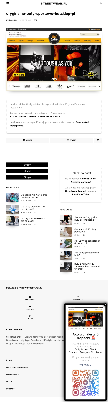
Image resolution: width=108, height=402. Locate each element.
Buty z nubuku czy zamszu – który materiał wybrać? (87, 266)
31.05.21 (77, 223)
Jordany (85, 182)
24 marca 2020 (12, 20)
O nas (9, 360)
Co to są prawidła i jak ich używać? (33, 207)
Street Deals (89, 178)
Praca (9, 382)
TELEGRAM (85, 365)
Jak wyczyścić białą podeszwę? (85, 230)
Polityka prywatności (17, 367)
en (35, 201)
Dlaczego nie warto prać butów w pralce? (34, 196)
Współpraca (12, 374)
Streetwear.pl (54, 3)
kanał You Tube (80, 194)
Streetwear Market (75, 191)
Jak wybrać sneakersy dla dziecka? (33, 219)
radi (36, 20)
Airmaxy (75, 182)
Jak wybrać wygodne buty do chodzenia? (85, 218)
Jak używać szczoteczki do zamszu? (87, 242)
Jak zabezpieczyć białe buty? (86, 254)
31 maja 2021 (26, 201)
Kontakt (10, 389)
